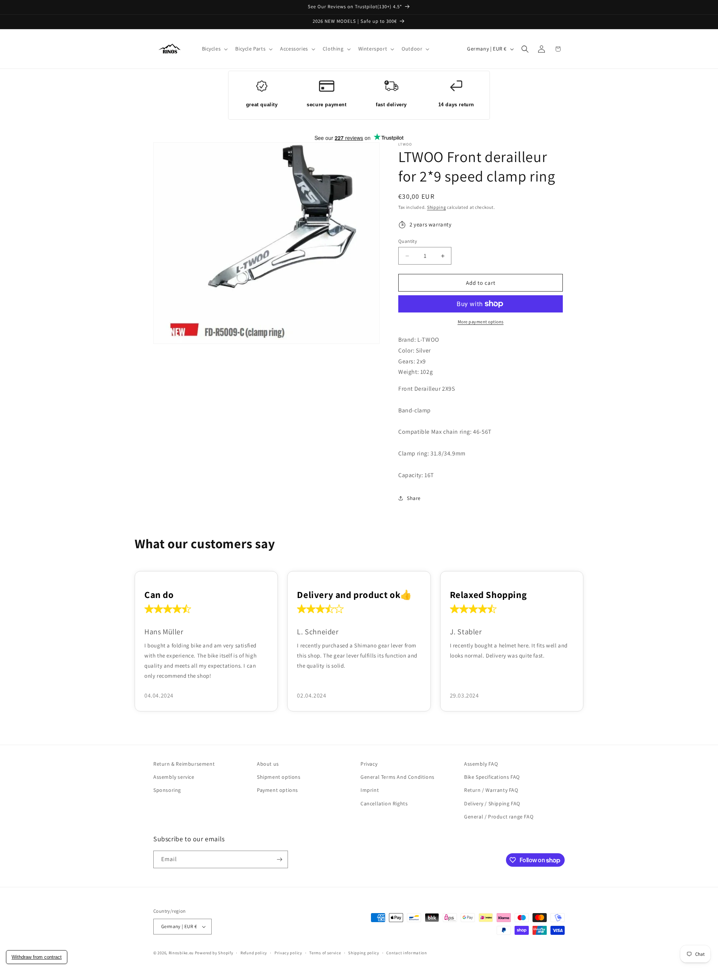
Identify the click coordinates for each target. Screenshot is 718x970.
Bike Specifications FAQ (492, 777)
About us (268, 763)
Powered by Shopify (214, 952)
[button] (214, 49)
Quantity (407, 241)
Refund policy (253, 952)
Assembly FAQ (481, 763)
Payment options (277, 790)
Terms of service (325, 952)
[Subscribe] (279, 859)
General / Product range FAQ (498, 816)
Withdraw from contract (37, 957)
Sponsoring (167, 790)
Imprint (369, 790)
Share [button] (414, 498)
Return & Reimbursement (184, 763)
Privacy (368, 763)
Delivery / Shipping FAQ (492, 803)
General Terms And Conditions (397, 777)
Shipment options (279, 777)
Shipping (436, 207)
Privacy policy (288, 952)
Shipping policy (363, 952)
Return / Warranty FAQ (491, 790)
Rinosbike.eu (181, 952)
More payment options (481, 321)
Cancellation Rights (384, 803)
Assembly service (173, 777)
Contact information (406, 952)
